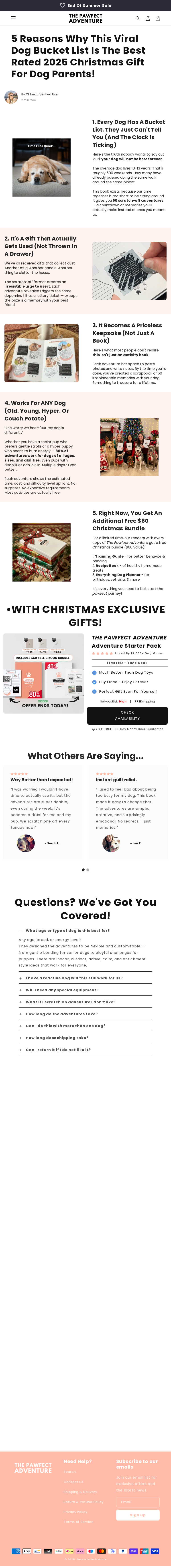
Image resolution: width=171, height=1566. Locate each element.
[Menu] (13, 18)
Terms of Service (79, 1522)
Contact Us (73, 1482)
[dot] (83, 869)
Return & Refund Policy (84, 1502)
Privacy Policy (76, 1512)
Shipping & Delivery (80, 1492)
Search (70, 1471)
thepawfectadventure (91, 1559)
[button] (138, 18)
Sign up (138, 1515)
